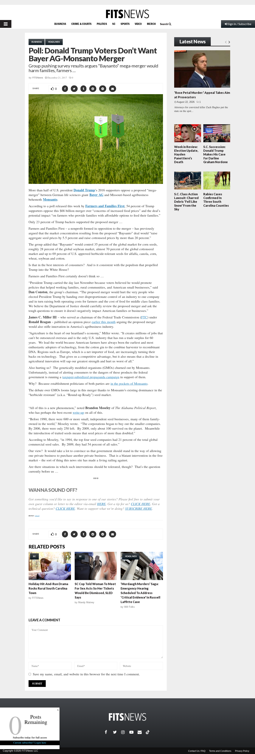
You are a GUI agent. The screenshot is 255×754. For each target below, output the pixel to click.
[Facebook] (109, 732)
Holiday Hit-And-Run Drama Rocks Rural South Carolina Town (48, 588)
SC (113, 23)
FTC (144, 317)
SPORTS (125, 23)
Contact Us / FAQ (196, 751)
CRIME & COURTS (81, 23)
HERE (101, 504)
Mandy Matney (86, 602)
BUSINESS (60, 23)
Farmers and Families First (105, 205)
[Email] (142, 732)
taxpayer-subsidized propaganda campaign (90, 377)
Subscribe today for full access (30, 737)
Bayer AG (96, 194)
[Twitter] (117, 732)
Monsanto (50, 199)
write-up (78, 412)
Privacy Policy (242, 751)
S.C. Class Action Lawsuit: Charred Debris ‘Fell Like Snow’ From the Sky (186, 201)
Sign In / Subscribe (239, 24)
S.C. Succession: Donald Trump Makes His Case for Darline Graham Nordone (215, 154)
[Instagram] (125, 732)
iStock (37, 515)
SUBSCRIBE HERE (138, 508)
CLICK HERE (140, 504)
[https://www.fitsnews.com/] (127, 14)
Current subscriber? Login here (29, 742)
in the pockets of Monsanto (129, 383)
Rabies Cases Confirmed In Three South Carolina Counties (216, 199)
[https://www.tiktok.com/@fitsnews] (148, 732)
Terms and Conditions (220, 751)
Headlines (54, 42)
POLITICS (102, 23)
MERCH (151, 23)
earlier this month (104, 322)
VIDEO (138, 23)
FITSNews (37, 77)
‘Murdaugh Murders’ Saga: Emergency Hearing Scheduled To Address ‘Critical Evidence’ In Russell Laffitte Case (140, 593)
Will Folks (129, 606)
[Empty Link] (225, 42)
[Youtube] (133, 732)
